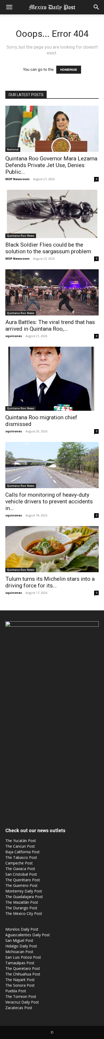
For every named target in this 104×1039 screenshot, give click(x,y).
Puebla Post (15, 990)
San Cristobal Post (21, 874)
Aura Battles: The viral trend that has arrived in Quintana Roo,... (50, 325)
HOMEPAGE (68, 70)
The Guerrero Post (21, 885)
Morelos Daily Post (21, 929)
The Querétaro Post (22, 879)
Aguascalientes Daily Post (27, 934)
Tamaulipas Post (19, 962)
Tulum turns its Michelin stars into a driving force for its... (50, 582)
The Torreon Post (20, 996)
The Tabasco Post (21, 857)
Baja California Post (22, 851)
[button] (9, 7)
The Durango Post (21, 907)
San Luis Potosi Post (23, 957)
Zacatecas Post (18, 1007)
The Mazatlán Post (21, 902)
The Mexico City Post (23, 913)
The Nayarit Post (20, 979)
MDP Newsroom (17, 179)
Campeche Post (19, 863)
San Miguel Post (19, 940)
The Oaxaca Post (20, 868)
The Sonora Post (20, 985)
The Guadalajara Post (24, 896)
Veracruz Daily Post (22, 1002)
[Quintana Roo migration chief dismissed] (52, 379)
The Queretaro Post (22, 968)
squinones (13, 336)
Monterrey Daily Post (23, 891)
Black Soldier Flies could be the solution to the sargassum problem (48, 248)
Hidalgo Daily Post (21, 946)
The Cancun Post (20, 846)
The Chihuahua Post (22, 974)
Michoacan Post (19, 951)
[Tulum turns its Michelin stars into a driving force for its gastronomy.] (52, 549)
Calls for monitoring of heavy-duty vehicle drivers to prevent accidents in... (49, 501)
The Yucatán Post (20, 840)
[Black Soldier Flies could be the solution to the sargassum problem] (52, 214)
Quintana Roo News (20, 236)
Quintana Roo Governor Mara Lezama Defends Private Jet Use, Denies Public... (51, 165)
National (13, 149)
